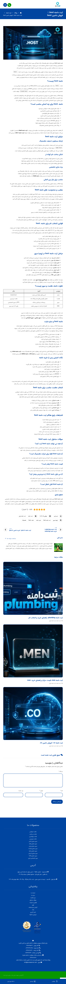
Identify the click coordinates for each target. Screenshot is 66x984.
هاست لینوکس (33, 832)
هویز (33, 905)
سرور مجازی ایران (33, 846)
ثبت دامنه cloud (23, 130)
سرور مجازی (38, 318)
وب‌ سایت (20, 791)
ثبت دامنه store (16, 351)
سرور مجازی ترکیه (33, 851)
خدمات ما (33, 893)
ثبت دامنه (30, 516)
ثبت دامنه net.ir (19, 133)
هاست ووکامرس (33, 836)
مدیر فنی (56, 516)
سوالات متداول (33, 900)
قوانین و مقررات (33, 902)
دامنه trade (36, 176)
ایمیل (41, 791)
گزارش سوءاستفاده (33, 907)
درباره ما (33, 895)
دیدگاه (61, 771)
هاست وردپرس (33, 839)
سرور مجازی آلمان (33, 841)
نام (61, 791)
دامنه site (32, 354)
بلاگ (33, 910)
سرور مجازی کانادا (33, 856)
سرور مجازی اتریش (33, 853)
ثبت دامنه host (47, 520)
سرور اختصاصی (29, 318)
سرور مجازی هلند (33, 844)
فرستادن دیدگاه (57, 802)
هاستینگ (24, 520)
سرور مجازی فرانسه (33, 849)
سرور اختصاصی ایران (33, 858)
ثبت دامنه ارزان (22, 516)
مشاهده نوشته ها (11, 539)
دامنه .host (31, 520)
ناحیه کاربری (33, 912)
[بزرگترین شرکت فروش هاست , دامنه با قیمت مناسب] (57, 4)
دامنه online (25, 354)
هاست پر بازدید (33, 834)
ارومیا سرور (55, 520)
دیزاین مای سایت (7, 975)
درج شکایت (33, 898)
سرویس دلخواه (33, 915)
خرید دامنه (38, 520)
